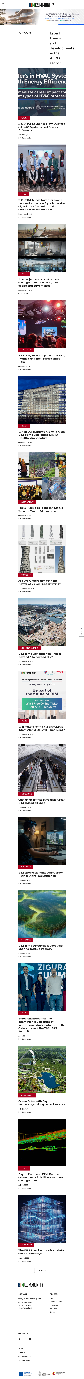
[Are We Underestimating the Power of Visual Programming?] (42, 549)
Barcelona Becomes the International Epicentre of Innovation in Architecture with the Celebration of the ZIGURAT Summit (42, 1025)
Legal (20, 1348)
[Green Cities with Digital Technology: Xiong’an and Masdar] (42, 1069)
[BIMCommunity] (41, 5)
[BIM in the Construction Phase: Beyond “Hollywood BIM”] (42, 622)
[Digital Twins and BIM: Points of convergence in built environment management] (42, 1142)
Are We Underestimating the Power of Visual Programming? (39, 582)
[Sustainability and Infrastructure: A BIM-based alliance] (42, 768)
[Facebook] (25, 1339)
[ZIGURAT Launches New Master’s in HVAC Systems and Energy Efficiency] (42, 92)
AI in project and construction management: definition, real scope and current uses (38, 282)
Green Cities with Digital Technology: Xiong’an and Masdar (41, 1103)
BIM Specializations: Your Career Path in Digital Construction (40, 874)
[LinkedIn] (20, 1339)
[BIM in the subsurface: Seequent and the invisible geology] (42, 914)
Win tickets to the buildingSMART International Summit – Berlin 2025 (41, 728)
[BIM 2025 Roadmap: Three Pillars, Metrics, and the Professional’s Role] (42, 324)
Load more (42, 1270)
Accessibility (24, 1360)
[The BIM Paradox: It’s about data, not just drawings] (42, 1219)
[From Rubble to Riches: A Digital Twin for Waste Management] (42, 476)
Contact (53, 1312)
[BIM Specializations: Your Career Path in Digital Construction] (42, 841)
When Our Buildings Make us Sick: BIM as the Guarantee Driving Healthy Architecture (41, 435)
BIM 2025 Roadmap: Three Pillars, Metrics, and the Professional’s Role (41, 358)
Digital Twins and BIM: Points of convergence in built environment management (41, 1177)
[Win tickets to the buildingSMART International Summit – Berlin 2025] (42, 695)
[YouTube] (29, 1339)
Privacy (21, 1352)
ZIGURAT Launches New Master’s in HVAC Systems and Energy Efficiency (41, 127)
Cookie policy (24, 1356)
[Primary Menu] (80, 5)
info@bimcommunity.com (29, 1299)
